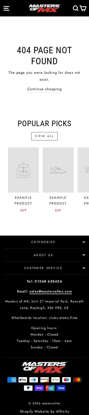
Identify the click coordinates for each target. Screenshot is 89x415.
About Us (43, 255)
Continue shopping (44, 89)
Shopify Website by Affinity (44, 411)
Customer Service (43, 268)
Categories (43, 242)
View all (44, 136)
